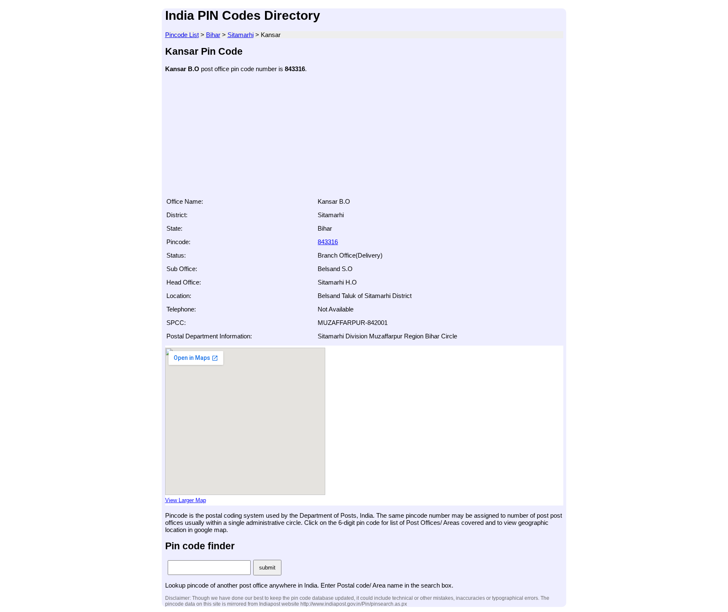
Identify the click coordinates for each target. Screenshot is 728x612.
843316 (328, 241)
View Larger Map (185, 500)
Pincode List (182, 34)
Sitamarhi (241, 34)
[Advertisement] (364, 138)
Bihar (213, 34)
